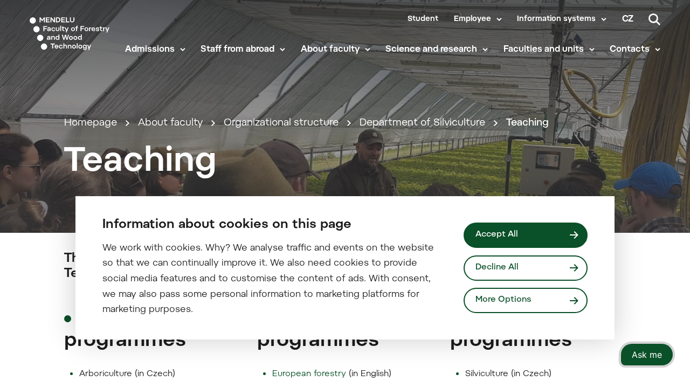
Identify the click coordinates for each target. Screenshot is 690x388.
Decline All (497, 268)
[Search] (654, 19)
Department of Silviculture (422, 123)
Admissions (150, 49)
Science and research (431, 49)
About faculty (330, 49)
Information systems (556, 19)
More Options (503, 300)
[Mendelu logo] (70, 33)
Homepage (90, 123)
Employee (472, 19)
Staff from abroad (237, 49)
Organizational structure (281, 123)
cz (627, 19)
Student (423, 19)
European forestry (309, 374)
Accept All (496, 235)
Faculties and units (543, 49)
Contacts (630, 49)
